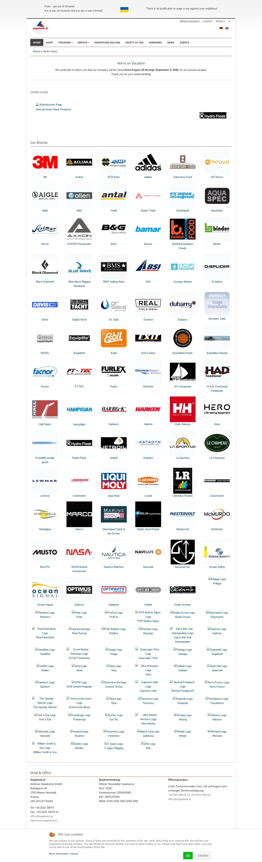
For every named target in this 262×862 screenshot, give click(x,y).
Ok (188, 855)
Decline (203, 855)
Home (36, 51)
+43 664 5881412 (178, 794)
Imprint (74, 853)
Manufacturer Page (51, 104)
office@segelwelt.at (41, 816)
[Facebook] (229, 21)
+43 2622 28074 (199, 794)
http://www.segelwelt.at (43, 820)
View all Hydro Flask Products (53, 109)
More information (58, 853)
